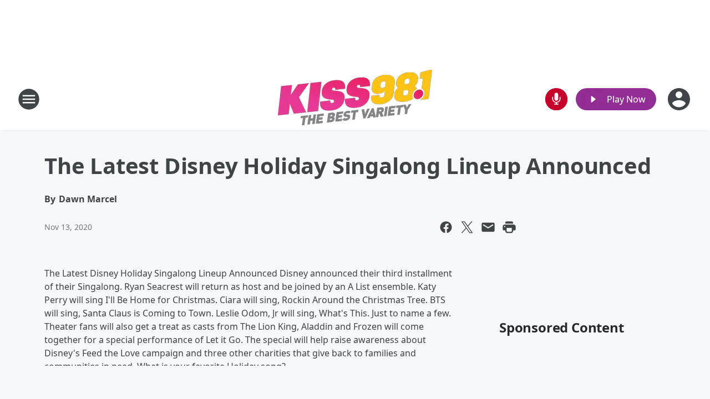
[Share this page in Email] (488, 227)
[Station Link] (355, 99)
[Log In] (680, 99)
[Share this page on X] (467, 227)
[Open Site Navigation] (29, 99)
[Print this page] (509, 227)
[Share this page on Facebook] (446, 227)
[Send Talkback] (556, 99)
